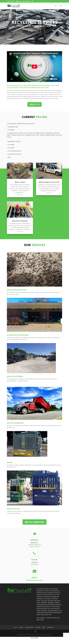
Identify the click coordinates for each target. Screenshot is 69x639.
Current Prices (29, 627)
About (21, 627)
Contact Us (50, 627)
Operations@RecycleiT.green (34, 580)
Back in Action (20, 182)
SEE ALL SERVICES (34, 522)
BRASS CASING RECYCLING (16, 290)
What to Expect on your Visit (49, 182)
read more (20, 194)
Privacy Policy (34, 637)
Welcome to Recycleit (20, 221)
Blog (43, 627)
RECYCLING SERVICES (34, 22)
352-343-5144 (34, 564)
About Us (34, 104)
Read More (34, 31)
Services (38, 627)
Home (15, 627)
